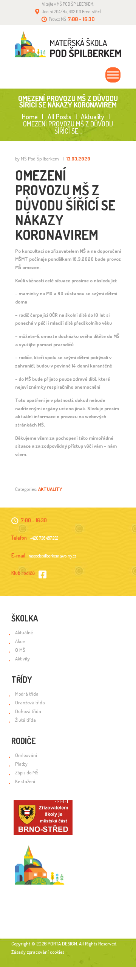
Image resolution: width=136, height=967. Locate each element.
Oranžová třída (30, 702)
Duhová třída (28, 711)
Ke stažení (25, 781)
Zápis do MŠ (27, 772)
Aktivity (22, 659)
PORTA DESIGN (62, 944)
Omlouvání (26, 755)
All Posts (59, 116)
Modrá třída (27, 694)
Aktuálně (24, 632)
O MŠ (20, 650)
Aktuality (92, 116)
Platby (21, 764)
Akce (20, 641)
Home (30, 116)
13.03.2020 (78, 159)
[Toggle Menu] (113, 75)
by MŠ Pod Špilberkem (37, 159)
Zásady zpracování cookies (37, 952)
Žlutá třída (25, 720)
